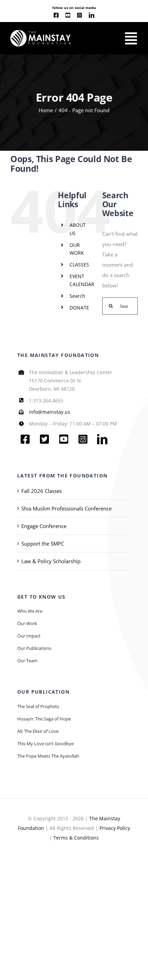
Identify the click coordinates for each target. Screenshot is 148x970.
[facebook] (56, 15)
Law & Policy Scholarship (51, 561)
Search (77, 296)
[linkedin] (91, 15)
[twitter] (44, 439)
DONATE (79, 307)
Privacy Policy (114, 828)
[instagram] (79, 15)
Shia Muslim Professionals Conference (66, 508)
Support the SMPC (42, 543)
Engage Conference (43, 526)
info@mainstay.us (49, 412)
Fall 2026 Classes (41, 490)
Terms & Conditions (76, 837)
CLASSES (79, 264)
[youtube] (67, 15)
